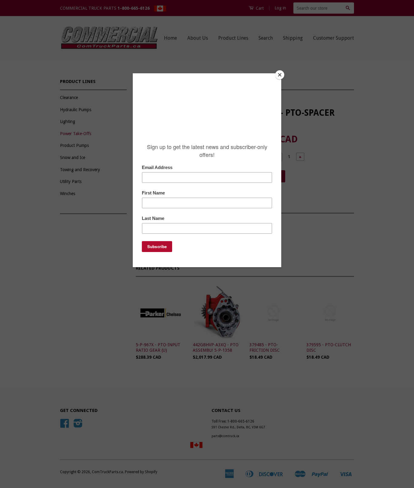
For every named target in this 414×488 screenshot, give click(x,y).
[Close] (279, 74)
